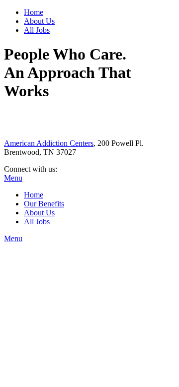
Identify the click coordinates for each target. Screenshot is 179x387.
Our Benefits (44, 203)
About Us (39, 21)
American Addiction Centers (48, 143)
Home (33, 12)
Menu (13, 178)
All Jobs (37, 30)
